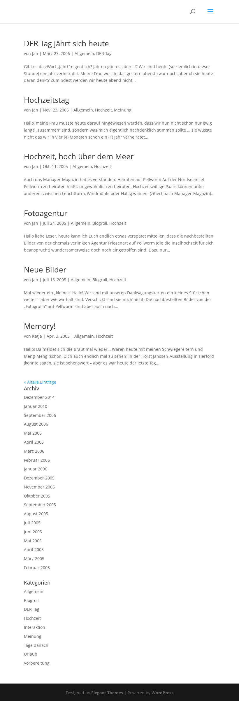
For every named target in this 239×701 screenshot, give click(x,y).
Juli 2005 (32, 522)
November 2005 (39, 487)
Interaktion (34, 627)
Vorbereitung (37, 663)
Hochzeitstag (46, 100)
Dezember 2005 (39, 478)
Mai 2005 (33, 541)
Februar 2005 (37, 567)
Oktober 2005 (37, 496)
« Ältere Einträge (40, 382)
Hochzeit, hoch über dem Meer (79, 156)
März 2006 (34, 451)
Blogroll (99, 223)
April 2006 (34, 442)
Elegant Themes (107, 692)
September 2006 (40, 415)
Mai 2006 (33, 433)
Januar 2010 (35, 406)
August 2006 (36, 424)
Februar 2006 (37, 460)
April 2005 (34, 549)
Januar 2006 (35, 469)
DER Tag (104, 53)
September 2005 (40, 504)
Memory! (40, 326)
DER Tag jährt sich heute (66, 43)
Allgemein (84, 53)
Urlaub (30, 654)
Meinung (122, 110)
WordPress (162, 692)
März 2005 (34, 558)
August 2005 (36, 513)
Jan (35, 53)
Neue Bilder (45, 269)
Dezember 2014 (39, 397)
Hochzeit (103, 110)
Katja (37, 336)
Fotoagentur (45, 213)
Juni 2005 (33, 531)
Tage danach (36, 645)
